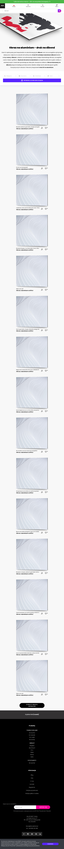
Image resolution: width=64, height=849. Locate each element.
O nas (32, 781)
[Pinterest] (36, 834)
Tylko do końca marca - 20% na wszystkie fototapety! (31, 2)
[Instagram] (28, 834)
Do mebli (32, 737)
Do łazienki (32, 735)
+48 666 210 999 (33, 828)
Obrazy (32, 743)
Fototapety (32, 760)
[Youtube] (32, 834)
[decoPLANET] (2, 5)
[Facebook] (24, 834)
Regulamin (32, 787)
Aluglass (32, 745)
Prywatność (43, 811)
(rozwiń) (36, 714)
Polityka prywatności (32, 790)
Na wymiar (32, 763)
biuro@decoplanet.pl (32, 826)
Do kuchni (32, 733)
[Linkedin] (40, 834)
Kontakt (32, 784)
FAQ (32, 778)
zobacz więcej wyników (32, 705)
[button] (14, 5)
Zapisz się (43, 807)
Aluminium (32, 748)
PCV (32, 750)
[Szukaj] (59, 10)
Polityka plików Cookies (32, 793)
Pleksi (32, 752)
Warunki (48, 811)
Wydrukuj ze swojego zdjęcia (33, 80)
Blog (32, 775)
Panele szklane (32, 730)
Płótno (32, 754)
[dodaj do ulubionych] (46, 128)
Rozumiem (50, 844)
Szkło (32, 757)
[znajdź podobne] (42, 128)
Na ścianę (32, 739)
